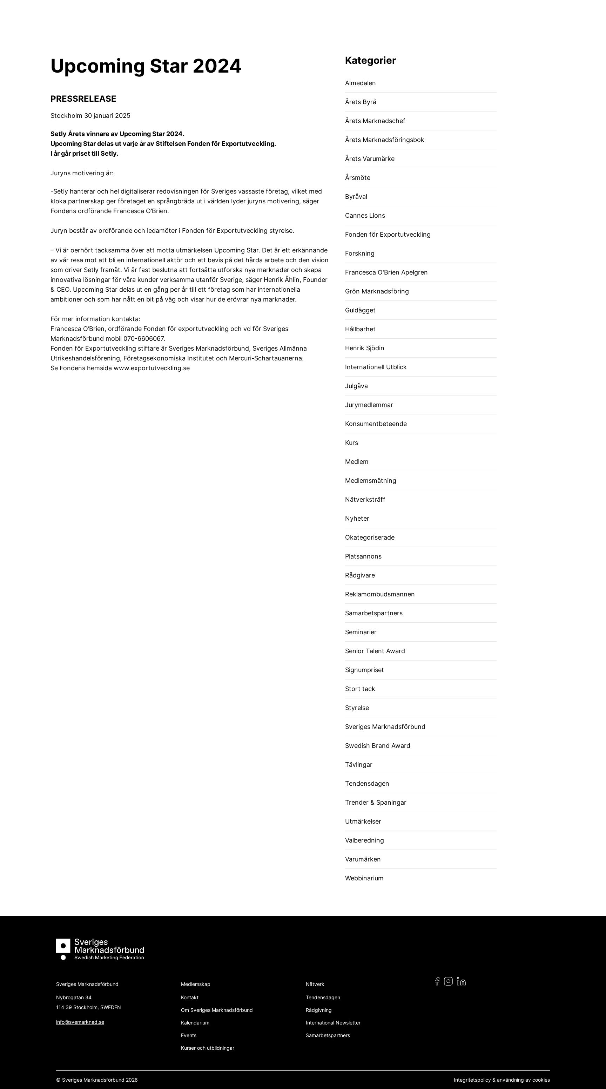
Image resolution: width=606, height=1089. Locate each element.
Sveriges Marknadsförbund (385, 726)
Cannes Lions (365, 215)
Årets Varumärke (370, 158)
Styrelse (357, 707)
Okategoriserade (370, 537)
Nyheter (357, 518)
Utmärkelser (363, 821)
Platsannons (363, 556)
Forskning (360, 253)
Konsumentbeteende (376, 423)
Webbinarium (364, 878)
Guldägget (360, 310)
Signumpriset (364, 670)
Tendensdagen (367, 783)
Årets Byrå (360, 102)
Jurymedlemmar (369, 404)
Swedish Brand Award (377, 745)
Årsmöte (357, 177)
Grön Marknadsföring (377, 291)
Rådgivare (360, 575)
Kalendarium (195, 1023)
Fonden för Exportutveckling (388, 234)
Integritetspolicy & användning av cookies (502, 1080)
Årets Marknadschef (375, 120)
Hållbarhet (360, 329)
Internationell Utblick (376, 367)
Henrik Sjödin (364, 348)
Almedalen (360, 83)
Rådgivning (319, 1010)
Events (188, 1035)
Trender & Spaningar (375, 802)
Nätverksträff (365, 499)
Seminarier (361, 632)
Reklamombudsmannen (380, 594)
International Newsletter (333, 1023)
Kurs (351, 442)
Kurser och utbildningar (207, 1048)
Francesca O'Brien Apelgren (386, 272)
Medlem (357, 461)
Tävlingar (358, 764)
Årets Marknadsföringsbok (384, 139)
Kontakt (189, 997)
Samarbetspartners (374, 613)
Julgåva (356, 386)
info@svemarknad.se (80, 1022)
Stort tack (360, 688)
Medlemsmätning (370, 480)
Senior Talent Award (375, 651)
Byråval (356, 196)
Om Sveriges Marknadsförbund (217, 1010)
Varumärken (363, 859)
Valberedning (364, 840)
